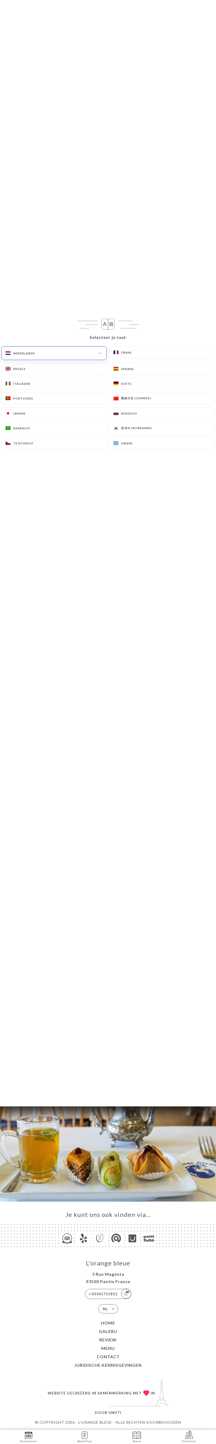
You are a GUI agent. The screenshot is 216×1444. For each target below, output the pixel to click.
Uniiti (115, 1412)
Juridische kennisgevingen (108, 1365)
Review (108, 1339)
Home (108, 1322)
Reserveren (28, 1441)
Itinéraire (189, 1441)
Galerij (108, 1331)
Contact (108, 1356)
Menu (108, 1348)
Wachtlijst (84, 1441)
